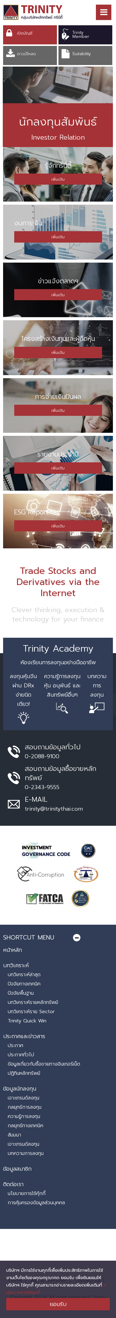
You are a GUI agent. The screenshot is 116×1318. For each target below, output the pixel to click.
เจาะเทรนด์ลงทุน (23, 1098)
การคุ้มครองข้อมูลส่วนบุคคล (36, 1202)
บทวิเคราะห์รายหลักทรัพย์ (33, 1002)
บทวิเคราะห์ (16, 965)
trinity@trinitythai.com (54, 808)
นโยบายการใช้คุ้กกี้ (26, 1193)
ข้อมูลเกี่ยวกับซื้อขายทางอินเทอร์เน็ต (44, 1064)
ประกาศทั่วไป (21, 1054)
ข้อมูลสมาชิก (17, 1169)
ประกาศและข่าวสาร (24, 1036)
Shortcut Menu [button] (28, 937)
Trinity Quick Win (27, 1021)
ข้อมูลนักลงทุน (19, 1088)
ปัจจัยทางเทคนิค (24, 984)
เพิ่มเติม (58, 179)
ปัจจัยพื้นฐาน (21, 993)
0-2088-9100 (42, 756)
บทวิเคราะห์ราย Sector (31, 1011)
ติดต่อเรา (13, 1184)
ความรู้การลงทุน (24, 1116)
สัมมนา (14, 1135)
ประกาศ (15, 1045)
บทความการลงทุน (26, 1153)
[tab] (58, 937)
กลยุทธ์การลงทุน (24, 1107)
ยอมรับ (58, 1304)
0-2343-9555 (42, 787)
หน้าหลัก (12, 950)
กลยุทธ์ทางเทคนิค (25, 1125)
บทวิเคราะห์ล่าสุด (24, 974)
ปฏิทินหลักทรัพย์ (24, 1073)
